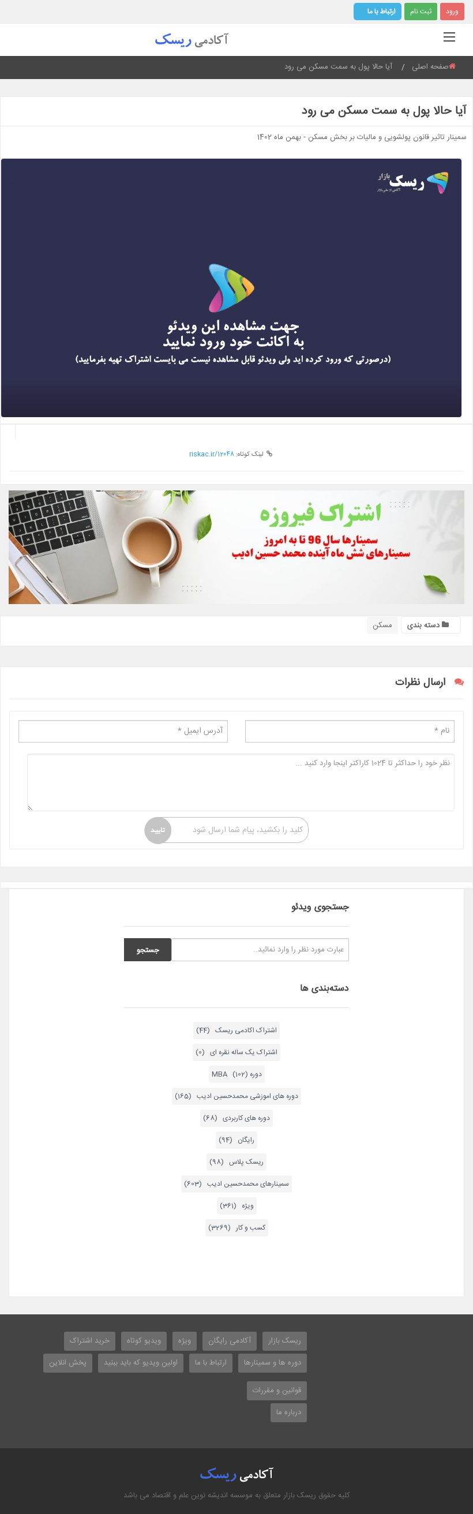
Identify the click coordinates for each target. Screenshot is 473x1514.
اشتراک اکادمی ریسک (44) (236, 1030)
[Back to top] (435, 1441)
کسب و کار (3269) (236, 1228)
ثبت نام (420, 11)
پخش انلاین (68, 1362)
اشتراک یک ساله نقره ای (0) (236, 1052)
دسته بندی (424, 625)
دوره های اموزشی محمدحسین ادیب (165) (236, 1096)
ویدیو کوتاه (144, 1341)
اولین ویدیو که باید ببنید (141, 1362)
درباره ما (288, 1412)
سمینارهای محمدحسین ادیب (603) (236, 1184)
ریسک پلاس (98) (236, 1162)
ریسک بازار (284, 1341)
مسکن (382, 625)
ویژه (184, 1341)
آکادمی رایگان (229, 1341)
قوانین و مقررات (277, 1390)
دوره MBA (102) (237, 1074)
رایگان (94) (236, 1140)
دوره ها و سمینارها (272, 1362)
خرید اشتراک (90, 1341)
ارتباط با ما (381, 11)
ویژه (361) (237, 1206)
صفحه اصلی (430, 67)
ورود (452, 11)
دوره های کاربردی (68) (236, 1118)
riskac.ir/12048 (211, 454)
